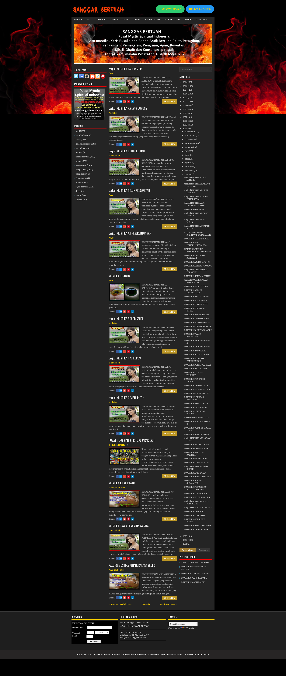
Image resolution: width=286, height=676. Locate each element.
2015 (185, 125)
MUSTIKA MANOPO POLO (197, 322)
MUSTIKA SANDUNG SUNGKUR (194, 256)
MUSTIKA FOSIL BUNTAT (196, 463)
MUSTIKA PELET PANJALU (197, 525)
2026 (185, 82)
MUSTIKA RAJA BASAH (195, 369)
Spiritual (201, 19)
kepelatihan (113, 444)
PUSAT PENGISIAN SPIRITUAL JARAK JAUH (132, 440)
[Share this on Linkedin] (132, 101)
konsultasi (122, 444)
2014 (185, 129)
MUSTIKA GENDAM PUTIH (197, 276)
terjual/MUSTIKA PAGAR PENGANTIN (196, 281)
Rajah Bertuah (172, 19)
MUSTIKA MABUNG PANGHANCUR (194, 359)
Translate (191, 628)
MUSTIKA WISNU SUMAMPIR (193, 481)
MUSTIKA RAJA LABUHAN (197, 389)
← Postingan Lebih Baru (120, 604)
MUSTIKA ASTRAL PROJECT (198, 266)
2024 (185, 90)
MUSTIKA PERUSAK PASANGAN (194, 398)
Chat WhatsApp (171, 9)
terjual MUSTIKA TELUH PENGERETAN (129, 190)
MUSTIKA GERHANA (119, 276)
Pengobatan (81, 178)
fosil (78, 131)
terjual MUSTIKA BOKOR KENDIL (126, 318)
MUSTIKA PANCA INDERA (197, 296)
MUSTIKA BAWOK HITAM (196, 434)
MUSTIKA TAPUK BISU (195, 459)
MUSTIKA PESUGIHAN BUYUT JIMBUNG (195, 488)
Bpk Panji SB (203, 654)
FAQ (90, 19)
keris (78, 139)
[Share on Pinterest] (128, 101)
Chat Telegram (201, 9)
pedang (79, 161)
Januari (189, 174)
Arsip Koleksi (187, 550)
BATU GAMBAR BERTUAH (196, 418)
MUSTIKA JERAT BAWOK (122, 483)
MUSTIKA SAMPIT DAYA (196, 385)
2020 (185, 105)
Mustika (101, 19)
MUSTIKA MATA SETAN (195, 300)
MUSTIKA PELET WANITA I (197, 365)
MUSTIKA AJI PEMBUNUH (197, 347)
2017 (185, 117)
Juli (187, 151)
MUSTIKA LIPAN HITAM (196, 286)
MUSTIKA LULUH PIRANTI (197, 493)
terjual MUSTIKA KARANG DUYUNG (128, 108)
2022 (185, 98)
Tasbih (137, 19)
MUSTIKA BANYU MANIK (196, 315)
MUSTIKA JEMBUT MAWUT (198, 318)
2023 (185, 94)
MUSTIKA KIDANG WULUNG (193, 373)
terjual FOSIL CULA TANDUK (198, 508)
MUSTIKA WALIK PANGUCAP (192, 335)
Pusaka (115, 19)
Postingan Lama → (168, 604)
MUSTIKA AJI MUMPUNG (197, 262)
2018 (185, 113)
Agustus (189, 147)
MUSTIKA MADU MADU (193, 582)
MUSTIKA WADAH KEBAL (196, 355)
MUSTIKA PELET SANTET (197, 403)
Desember (190, 132)
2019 (185, 109)
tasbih (78, 195)
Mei (187, 159)
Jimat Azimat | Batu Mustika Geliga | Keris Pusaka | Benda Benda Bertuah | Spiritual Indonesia (139, 654)
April (187, 163)
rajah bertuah (119, 569)
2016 (185, 121)
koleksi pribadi (114, 155)
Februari (189, 170)
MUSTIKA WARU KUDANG (194, 578)
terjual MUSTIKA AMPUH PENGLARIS (196, 502)
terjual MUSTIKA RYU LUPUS (125, 358)
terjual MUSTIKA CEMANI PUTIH (126, 397)
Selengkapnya (169, 101)
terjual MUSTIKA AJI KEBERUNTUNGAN (130, 233)
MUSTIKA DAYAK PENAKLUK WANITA (129, 525)
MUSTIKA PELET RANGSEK (197, 477)
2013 (185, 536)
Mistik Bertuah (152, 19)
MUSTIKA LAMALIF (193, 511)
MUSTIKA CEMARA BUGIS (197, 448)
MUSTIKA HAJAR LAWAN (196, 444)
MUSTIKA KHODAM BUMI (197, 497)
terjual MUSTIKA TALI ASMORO (126, 68)
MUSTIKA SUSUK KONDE (196, 393)
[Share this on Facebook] (117, 101)
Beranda (78, 19)
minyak (79, 152)
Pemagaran (81, 165)
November (190, 135)
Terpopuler (203, 550)
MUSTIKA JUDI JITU (194, 515)
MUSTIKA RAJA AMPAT (195, 407)
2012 (185, 540)
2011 (185, 544)
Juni (187, 155)
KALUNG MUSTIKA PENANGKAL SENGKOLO (132, 565)
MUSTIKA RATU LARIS (195, 351)
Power (111, 73)
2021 (185, 101)
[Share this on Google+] (124, 101)
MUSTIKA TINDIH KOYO (196, 304)
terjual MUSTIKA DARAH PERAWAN (196, 271)
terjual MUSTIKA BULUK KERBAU (127, 151)
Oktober (189, 139)
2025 (185, 86)
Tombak (79, 200)
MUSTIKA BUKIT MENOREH (198, 330)
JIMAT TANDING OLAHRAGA (195, 562)
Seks (78, 191)
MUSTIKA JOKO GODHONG (197, 326)
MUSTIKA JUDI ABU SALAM (195, 573)
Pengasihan (113, 112)
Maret (188, 166)
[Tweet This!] (120, 101)
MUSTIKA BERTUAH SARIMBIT (194, 453)
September (190, 143)
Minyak (188, 19)
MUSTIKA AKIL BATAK (195, 473)
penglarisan (113, 323)
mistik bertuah (83, 157)
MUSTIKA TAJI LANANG (196, 529)
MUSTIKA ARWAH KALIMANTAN (193, 291)
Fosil (126, 19)
